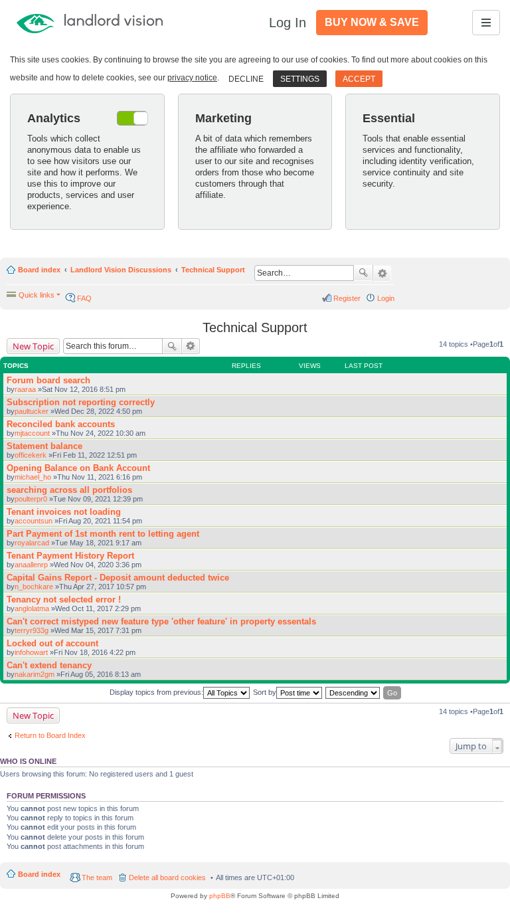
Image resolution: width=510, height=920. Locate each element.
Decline (246, 79)
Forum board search (48, 380)
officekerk (30, 455)
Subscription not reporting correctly (81, 402)
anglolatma (32, 608)
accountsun (33, 521)
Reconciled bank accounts (61, 424)
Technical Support (213, 270)
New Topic (33, 346)
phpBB (219, 895)
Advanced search (382, 274)
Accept (359, 79)
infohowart (31, 652)
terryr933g (31, 630)
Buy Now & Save (372, 22)
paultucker (31, 411)
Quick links (36, 295)
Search (363, 273)
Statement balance (44, 446)
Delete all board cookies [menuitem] (167, 877)
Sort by (264, 692)
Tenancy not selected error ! (64, 599)
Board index (39, 270)
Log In (287, 22)
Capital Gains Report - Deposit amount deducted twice (118, 578)
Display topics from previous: (156, 692)
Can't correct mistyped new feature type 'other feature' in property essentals (161, 621)
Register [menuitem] (347, 298)
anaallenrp (31, 565)
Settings (299, 79)
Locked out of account (52, 643)
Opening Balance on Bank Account (78, 468)
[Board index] (108, 22)
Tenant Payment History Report (70, 556)
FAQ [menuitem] (84, 298)
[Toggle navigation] (486, 22)
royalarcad (32, 543)
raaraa (25, 389)
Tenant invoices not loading (64, 512)
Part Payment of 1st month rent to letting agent (103, 534)
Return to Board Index (50, 735)
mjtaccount (32, 433)
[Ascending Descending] (353, 693)
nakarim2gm (34, 674)
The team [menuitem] (97, 877)
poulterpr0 (31, 499)
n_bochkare (34, 587)
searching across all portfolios (69, 490)
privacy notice (192, 77)
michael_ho (33, 477)
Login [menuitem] (385, 298)
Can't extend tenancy (49, 665)
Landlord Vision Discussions (120, 270)
